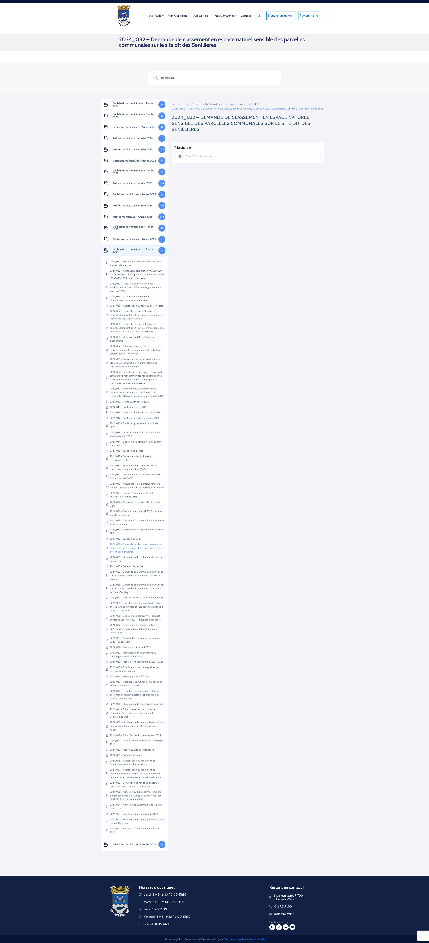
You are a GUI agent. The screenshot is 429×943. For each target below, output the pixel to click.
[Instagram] (279, 927)
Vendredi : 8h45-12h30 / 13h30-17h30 (167, 916)
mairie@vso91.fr (283, 914)
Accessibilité (257, 939)
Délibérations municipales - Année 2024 (230, 104)
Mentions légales (235, 939)
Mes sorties (200, 15)
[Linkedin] (286, 927)
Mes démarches (224, 15)
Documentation (181, 104)
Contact (246, 15)
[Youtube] (292, 927)
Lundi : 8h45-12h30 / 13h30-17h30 (165, 894)
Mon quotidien (177, 15)
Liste (198, 104)
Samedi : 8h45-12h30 (157, 924)
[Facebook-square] (272, 927)
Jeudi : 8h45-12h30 (155, 909)
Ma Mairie (155, 15)
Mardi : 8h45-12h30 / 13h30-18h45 (165, 902)
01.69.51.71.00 (283, 906)
